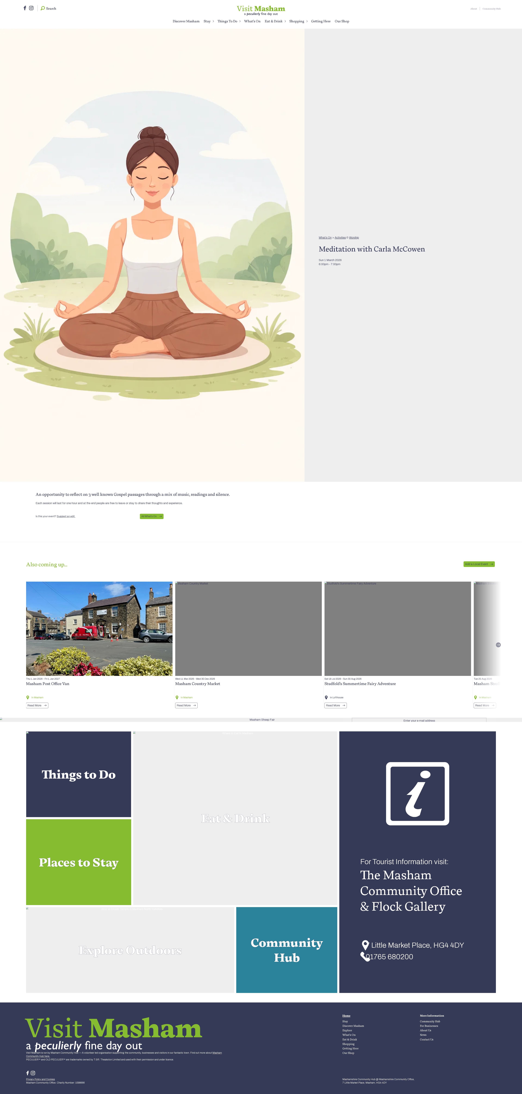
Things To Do (227, 21)
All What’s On (149, 516)
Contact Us (426, 1039)
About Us (425, 1030)
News (423, 1035)
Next (498, 644)
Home (346, 1015)
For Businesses (429, 1026)
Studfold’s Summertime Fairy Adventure (360, 683)
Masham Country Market (197, 683)
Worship (354, 237)
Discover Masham (186, 21)
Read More (34, 705)
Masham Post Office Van (47, 683)
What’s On (252, 21)
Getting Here (321, 21)
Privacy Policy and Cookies (40, 1079)
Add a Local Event (476, 564)
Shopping (296, 21)
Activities (340, 237)
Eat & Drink (273, 21)
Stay (207, 21)
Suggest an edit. (66, 516)
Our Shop (342, 21)
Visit (261, 8)
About (473, 8)
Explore (347, 1030)
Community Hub (492, 8)
